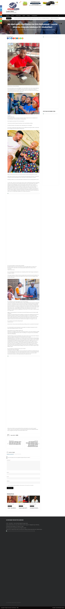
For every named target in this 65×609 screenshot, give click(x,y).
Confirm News (10, 11)
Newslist (54, 607)
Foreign (28, 15)
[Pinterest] (13, 38)
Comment (9, 460)
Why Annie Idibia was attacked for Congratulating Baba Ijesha (47, 18)
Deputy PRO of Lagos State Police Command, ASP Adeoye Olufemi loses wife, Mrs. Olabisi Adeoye (24, 529)
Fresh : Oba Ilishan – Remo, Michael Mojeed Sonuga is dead (17, 523)
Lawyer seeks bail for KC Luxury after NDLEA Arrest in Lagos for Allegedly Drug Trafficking (22, 524)
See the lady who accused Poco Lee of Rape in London (16, 527)
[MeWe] (17, 38)
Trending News (34, 15)
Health (24, 15)
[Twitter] (9, 38)
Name (8, 472)
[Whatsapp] (21, 38)
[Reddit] (15, 38)
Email (8, 476)
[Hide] (0, 24)
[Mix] (19, 38)
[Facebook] (8, 38)
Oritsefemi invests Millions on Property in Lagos (15, 526)
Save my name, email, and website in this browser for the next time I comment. (20, 485)
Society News (18, 15)
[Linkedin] (11, 38)
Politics (12, 15)
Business (7, 15)
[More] (22, 38)
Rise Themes (62, 607)
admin (17, 435)
